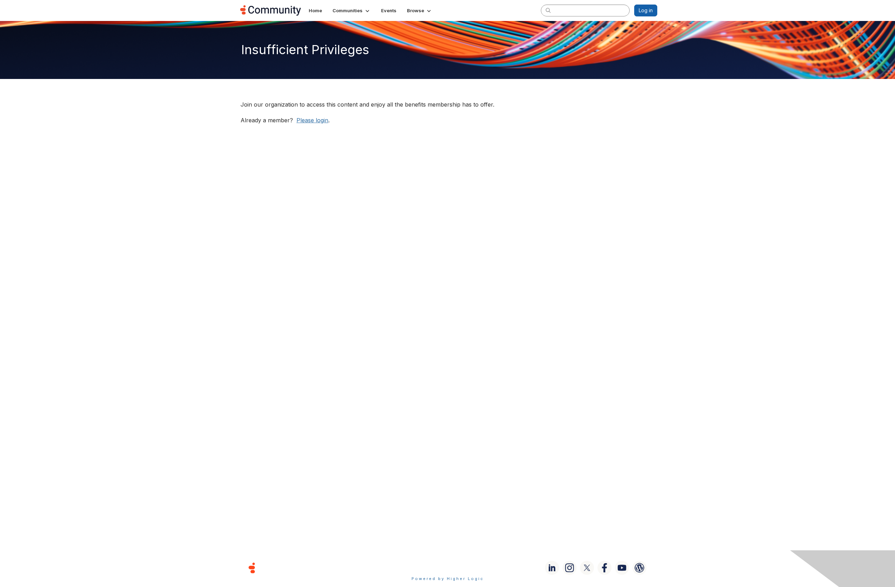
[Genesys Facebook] (604, 568)
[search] (548, 10)
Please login (312, 120)
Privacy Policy (470, 568)
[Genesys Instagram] (570, 568)
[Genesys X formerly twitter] (587, 568)
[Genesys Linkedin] (552, 568)
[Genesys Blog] (639, 568)
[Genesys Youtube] (622, 568)
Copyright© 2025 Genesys (299, 568)
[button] (351, 10)
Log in (646, 10)
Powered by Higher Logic (447, 578)
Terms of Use (422, 568)
